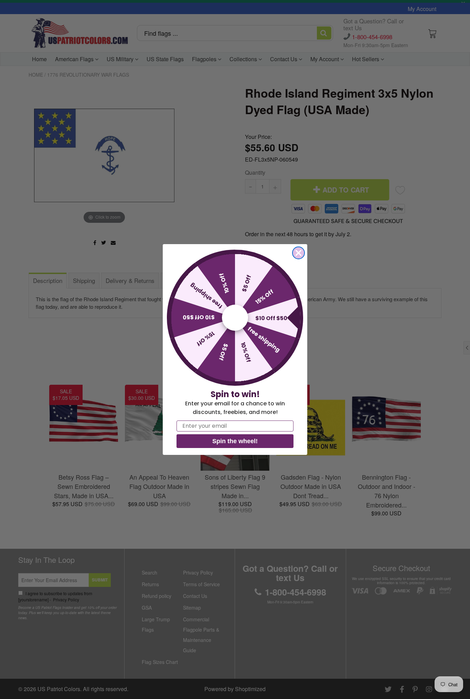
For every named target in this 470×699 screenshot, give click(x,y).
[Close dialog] (298, 253)
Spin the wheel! (235, 441)
